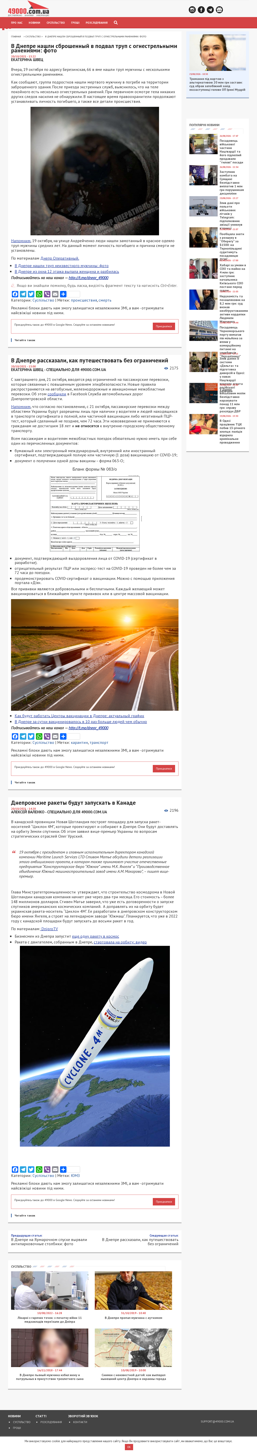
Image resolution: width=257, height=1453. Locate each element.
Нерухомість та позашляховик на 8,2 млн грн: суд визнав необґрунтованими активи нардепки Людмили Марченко (234, 308)
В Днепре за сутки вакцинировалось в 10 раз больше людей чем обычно (81, 721)
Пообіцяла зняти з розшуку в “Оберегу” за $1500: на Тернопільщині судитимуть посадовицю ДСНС (232, 246)
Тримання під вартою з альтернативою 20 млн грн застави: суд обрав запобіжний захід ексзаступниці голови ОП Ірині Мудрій (217, 84)
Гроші (75, 22)
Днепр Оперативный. (59, 258)
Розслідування (97, 22)
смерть (105, 300)
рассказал (163, 1273)
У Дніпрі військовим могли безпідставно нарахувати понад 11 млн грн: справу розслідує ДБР (232, 400)
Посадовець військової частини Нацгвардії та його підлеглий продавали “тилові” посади (231, 151)
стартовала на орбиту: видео (120, 942)
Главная (16, 36)
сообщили (57, 394)
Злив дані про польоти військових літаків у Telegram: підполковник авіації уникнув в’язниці (231, 215)
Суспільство (56, 22)
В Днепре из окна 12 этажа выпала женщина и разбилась (67, 271)
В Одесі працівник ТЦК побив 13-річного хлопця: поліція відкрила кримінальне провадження (232, 431)
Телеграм (210, 9)
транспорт (99, 742)
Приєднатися (164, 326)
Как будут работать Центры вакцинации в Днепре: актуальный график (79, 715)
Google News (219, 9)
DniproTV (49, 928)
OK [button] (129, 1447)
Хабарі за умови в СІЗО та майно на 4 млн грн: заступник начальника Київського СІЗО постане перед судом (233, 277)
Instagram (192, 9)
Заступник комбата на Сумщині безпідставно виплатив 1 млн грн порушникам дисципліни (232, 182)
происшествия (84, 300)
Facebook (201, 9)
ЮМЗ (75, 1175)
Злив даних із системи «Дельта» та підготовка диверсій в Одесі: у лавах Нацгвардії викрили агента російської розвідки (232, 374)
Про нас (16, 22)
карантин (79, 742)
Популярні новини (204, 125)
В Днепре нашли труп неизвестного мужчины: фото (62, 265)
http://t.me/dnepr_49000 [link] (88, 277)
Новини (34, 22)
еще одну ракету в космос (95, 936)
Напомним (21, 240)
